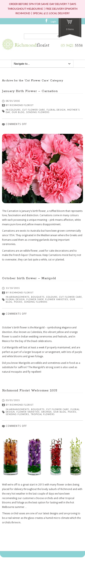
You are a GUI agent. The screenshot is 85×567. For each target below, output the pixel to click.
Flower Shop (35, 299)
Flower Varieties (56, 299)
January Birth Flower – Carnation (30, 91)
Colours (15, 110)
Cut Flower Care (33, 110)
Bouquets (38, 297)
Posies (18, 302)
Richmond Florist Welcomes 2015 (29, 390)
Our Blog (18, 112)
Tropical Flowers (43, 414)
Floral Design (56, 110)
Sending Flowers (38, 112)
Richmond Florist (22, 105)
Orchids (46, 412)
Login (53, 22)
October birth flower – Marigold (29, 278)
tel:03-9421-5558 (70, 48)
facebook (48, 22)
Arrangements (19, 297)
